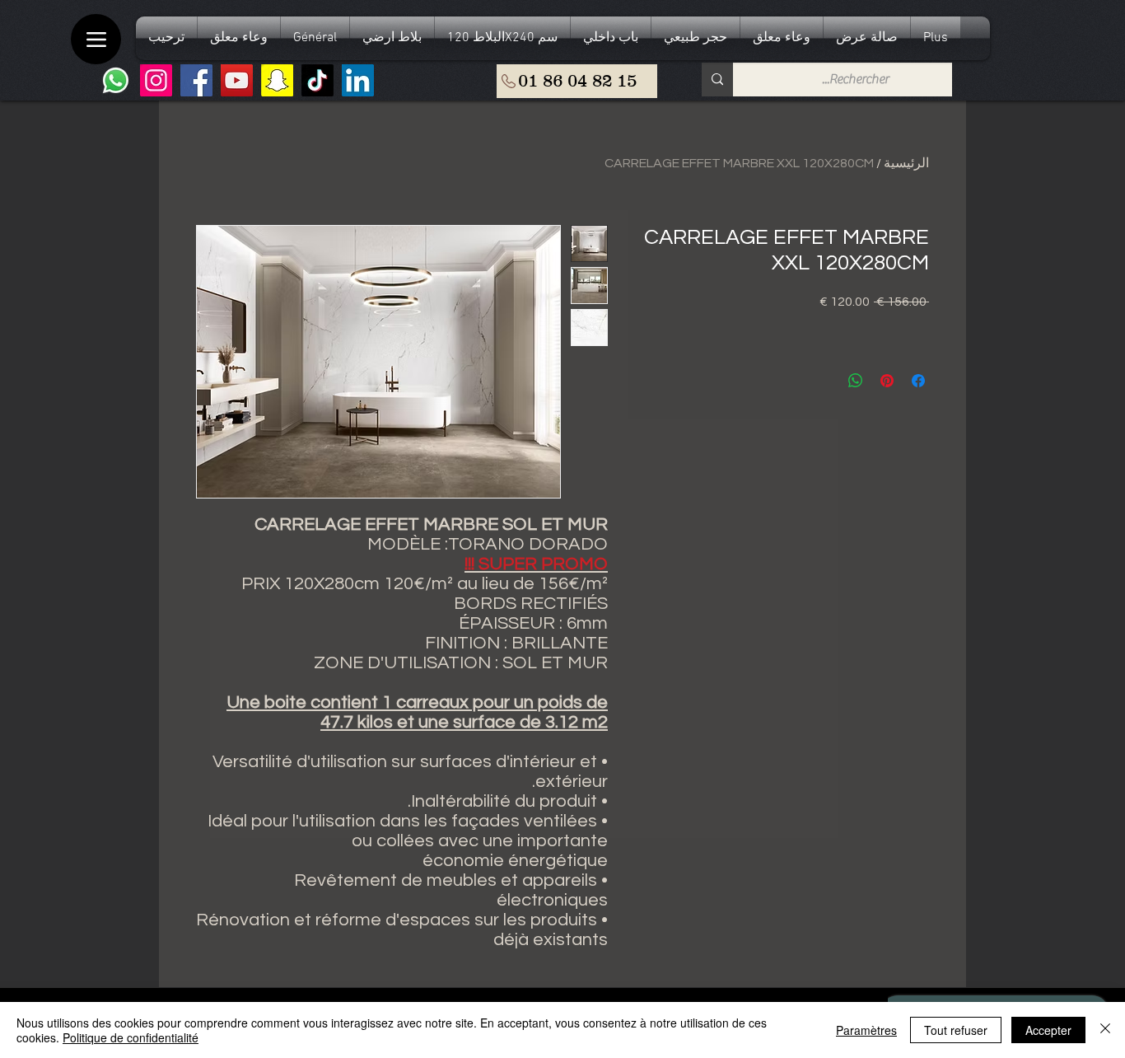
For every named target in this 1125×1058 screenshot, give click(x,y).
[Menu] (96, 39)
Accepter (1048, 1030)
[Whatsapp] (116, 80)
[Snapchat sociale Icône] (277, 80)
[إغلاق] (1105, 1030)
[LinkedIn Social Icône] (358, 80)
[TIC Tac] (317, 80)
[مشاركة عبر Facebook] (918, 381)
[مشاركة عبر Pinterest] (887, 381)
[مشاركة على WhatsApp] (856, 381)
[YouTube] (237, 80)
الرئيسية (906, 163)
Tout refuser (955, 1030)
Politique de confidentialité (130, 1037)
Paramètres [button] (866, 1030)
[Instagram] (156, 80)
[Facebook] (196, 80)
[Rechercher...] (717, 79)
